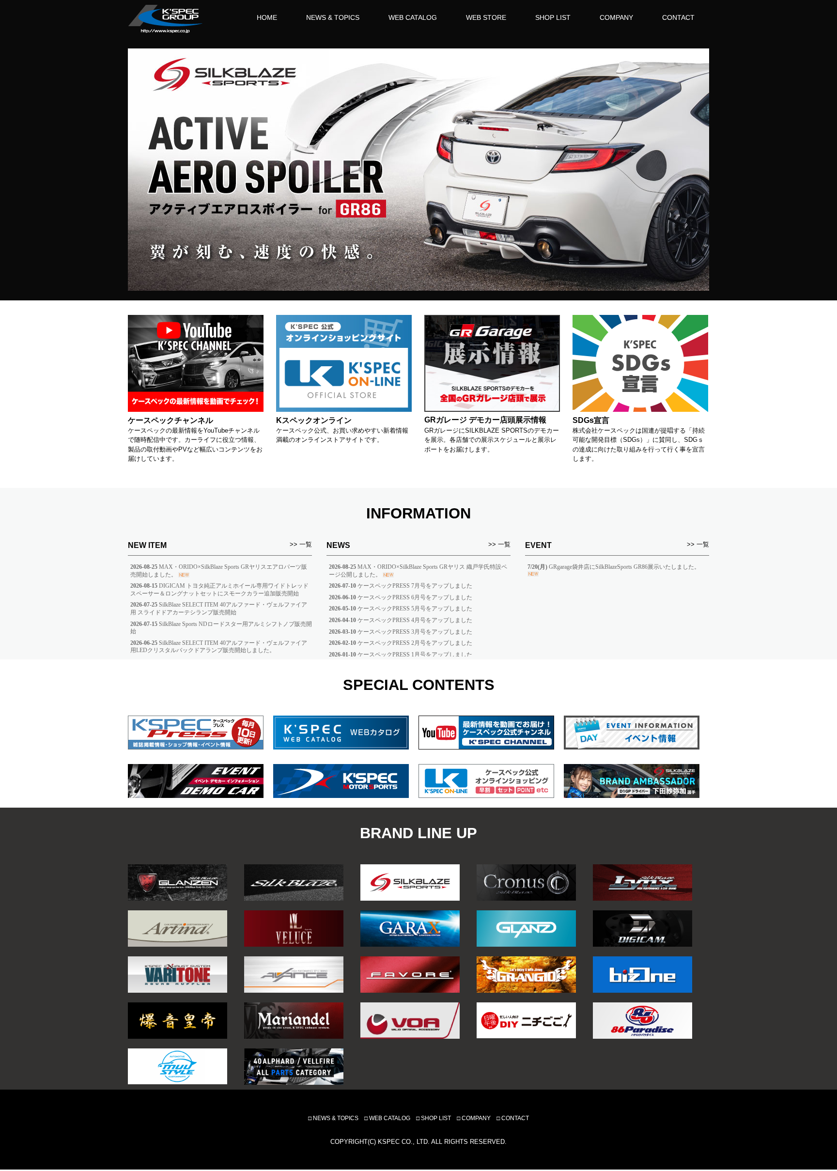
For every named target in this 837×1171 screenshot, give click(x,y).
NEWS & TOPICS (332, 17)
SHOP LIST (553, 17)
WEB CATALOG (412, 17)
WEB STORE (486, 17)
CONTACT (678, 17)
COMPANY (616, 17)
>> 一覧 (301, 544)
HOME (267, 17)
